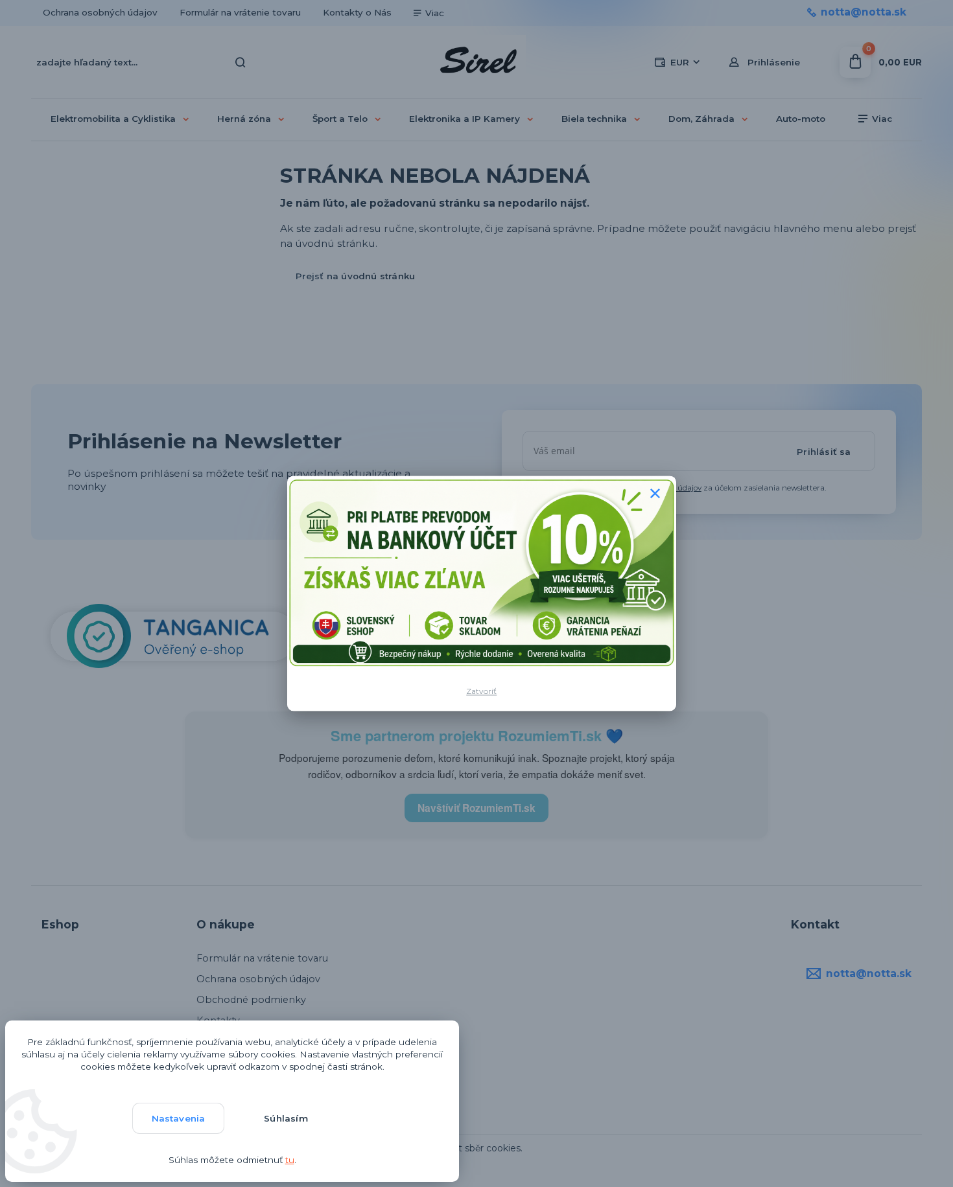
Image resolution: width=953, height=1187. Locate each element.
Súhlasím (286, 1118)
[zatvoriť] (655, 493)
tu (289, 1160)
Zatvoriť (481, 691)
